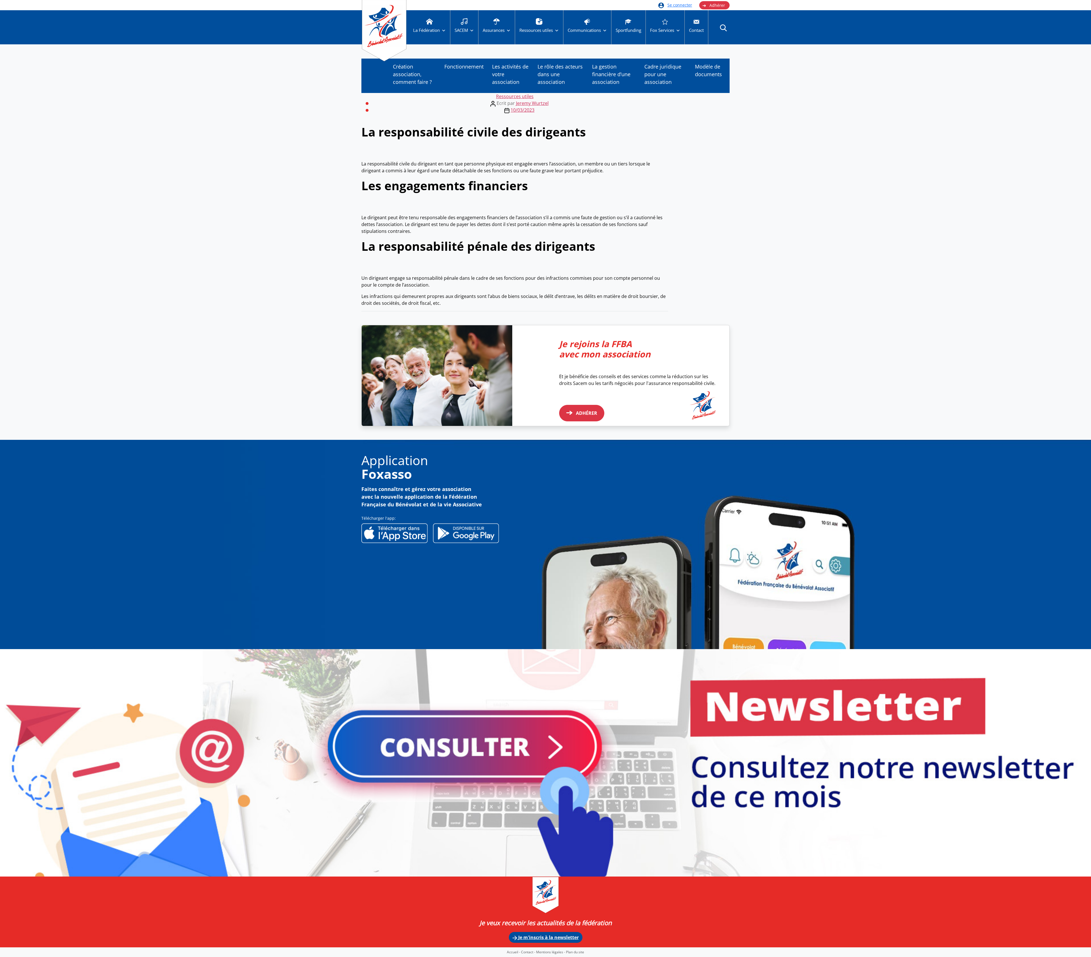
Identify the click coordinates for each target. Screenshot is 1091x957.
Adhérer (713, 5)
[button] (723, 27)
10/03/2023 (522, 110)
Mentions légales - (551, 952)
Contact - (528, 952)
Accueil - (514, 952)
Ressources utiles (515, 96)
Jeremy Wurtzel (532, 103)
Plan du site (575, 952)
